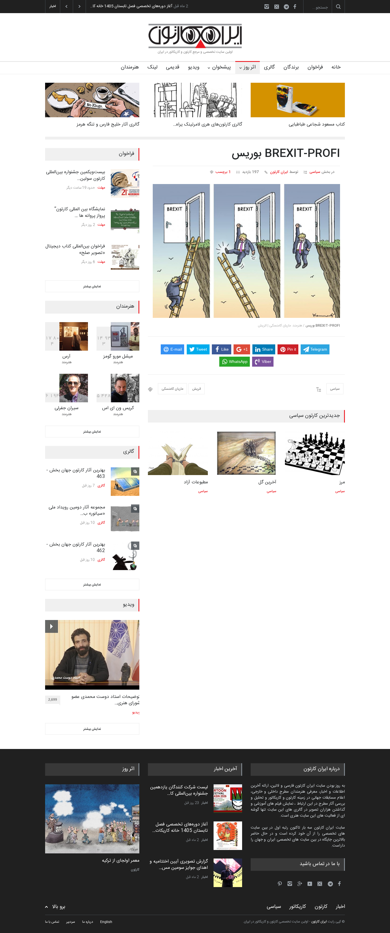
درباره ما (87, 922)
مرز (342, 482)
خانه (336, 67)
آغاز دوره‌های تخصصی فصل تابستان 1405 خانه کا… (131, 6)
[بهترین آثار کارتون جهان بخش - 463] (125, 481)
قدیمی (172, 67)
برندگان (291, 67)
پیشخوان (221, 67)
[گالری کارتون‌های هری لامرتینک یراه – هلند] (195, 100)
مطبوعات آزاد (196, 482)
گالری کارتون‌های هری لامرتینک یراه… (207, 124)
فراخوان (315, 67)
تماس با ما (52, 922)
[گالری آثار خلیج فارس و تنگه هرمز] (92, 100)
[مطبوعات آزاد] (178, 453)
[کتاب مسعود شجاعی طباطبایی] (298, 100)
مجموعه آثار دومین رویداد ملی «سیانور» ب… (77, 511)
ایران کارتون (279, 172)
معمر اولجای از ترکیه (120, 861)
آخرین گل (267, 482)
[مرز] (315, 453)
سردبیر (70, 922)
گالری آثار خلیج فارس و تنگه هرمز (108, 124)
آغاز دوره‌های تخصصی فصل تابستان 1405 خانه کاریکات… (180, 828)
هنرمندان (130, 67)
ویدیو (193, 67)
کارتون (135, 870)
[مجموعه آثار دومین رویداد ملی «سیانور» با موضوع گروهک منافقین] (125, 518)
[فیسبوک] (294, 6)
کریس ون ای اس (118, 408)
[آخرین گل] (246, 453)
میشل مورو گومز (118, 356)
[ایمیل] (276, 6)
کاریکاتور (298, 906)
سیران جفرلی (67, 408)
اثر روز (250, 67)
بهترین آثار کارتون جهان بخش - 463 (75, 473)
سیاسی (314, 172)
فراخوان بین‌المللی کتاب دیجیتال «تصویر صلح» (75, 250)
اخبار (205, 803)
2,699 (52, 700)
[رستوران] (92, 818)
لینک (152, 67)
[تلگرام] (288, 7)
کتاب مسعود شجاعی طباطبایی (317, 124)
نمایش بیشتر (92, 286)
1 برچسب (223, 172)
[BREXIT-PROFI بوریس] (246, 251)
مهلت (101, 188)
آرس (67, 356)
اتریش (196, 389)
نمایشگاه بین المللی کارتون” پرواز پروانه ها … (79, 212)
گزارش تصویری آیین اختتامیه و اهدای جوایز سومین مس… (179, 865)
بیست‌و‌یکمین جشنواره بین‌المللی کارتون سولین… (75, 175)
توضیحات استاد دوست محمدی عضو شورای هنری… (105, 700)
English (106, 922)
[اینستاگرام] (266, 6)
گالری (269, 67)
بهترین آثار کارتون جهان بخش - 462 (75, 548)
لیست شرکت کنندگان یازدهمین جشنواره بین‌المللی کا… (179, 790)
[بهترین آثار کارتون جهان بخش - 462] (125, 556)
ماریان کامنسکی (172, 389)
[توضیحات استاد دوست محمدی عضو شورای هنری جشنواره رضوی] (92, 655)
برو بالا (58, 906)
